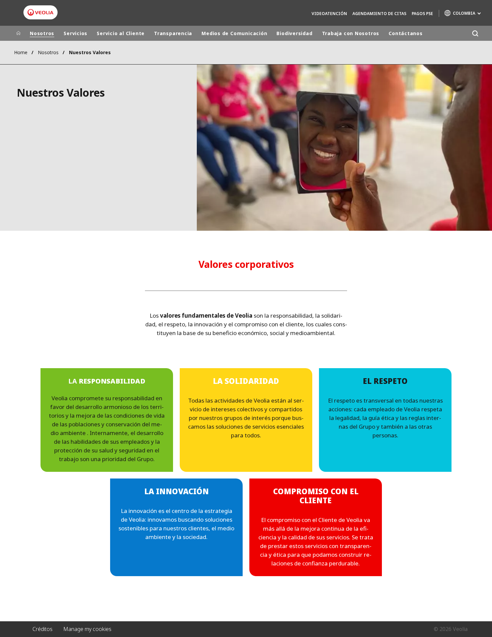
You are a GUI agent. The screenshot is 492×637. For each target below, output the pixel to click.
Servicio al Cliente (121, 33)
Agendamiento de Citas (379, 13)
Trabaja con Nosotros (351, 33)
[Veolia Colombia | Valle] (40, 12)
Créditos (42, 629)
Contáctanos (406, 33)
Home (20, 52)
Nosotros (42, 33)
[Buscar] (475, 33)
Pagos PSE (422, 13)
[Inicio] (18, 33)
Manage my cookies (87, 629)
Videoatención (329, 13)
